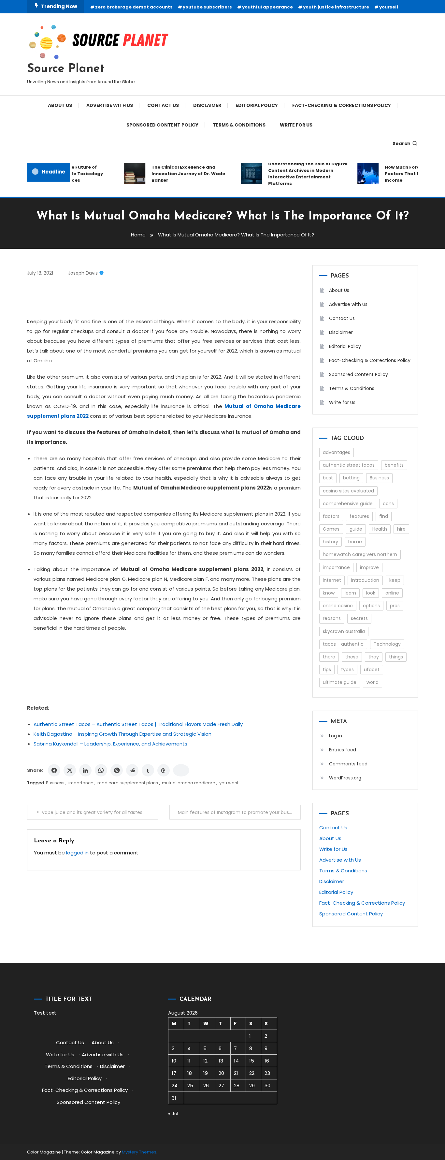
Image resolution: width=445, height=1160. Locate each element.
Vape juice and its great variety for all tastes (92, 812)
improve (369, 567)
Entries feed (342, 749)
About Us (60, 105)
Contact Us (163, 105)
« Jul (173, 1113)
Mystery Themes (139, 1152)
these (351, 657)
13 (221, 1060)
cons (388, 503)
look (370, 593)
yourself (388, 7)
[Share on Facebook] (54, 770)
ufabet (372, 669)
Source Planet (66, 69)
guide (356, 529)
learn (350, 593)
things (396, 657)
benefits (394, 465)
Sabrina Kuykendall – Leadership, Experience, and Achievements (110, 743)
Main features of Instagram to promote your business (239, 812)
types (347, 669)
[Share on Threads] (163, 770)
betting (351, 478)
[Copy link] (181, 770)
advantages (336, 452)
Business (55, 783)
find (383, 516)
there (329, 657)
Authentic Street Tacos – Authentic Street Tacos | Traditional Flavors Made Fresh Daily (138, 724)
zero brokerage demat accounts (134, 7)
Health (379, 529)
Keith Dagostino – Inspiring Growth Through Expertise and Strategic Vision (122, 734)
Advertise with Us (109, 105)
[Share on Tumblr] (148, 770)
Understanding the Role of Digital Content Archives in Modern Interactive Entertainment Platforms (301, 174)
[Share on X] (70, 770)
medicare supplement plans (127, 783)
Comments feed (348, 764)
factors (331, 516)
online (392, 593)
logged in (77, 852)
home (355, 541)
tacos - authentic (343, 644)
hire (401, 529)
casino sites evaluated (348, 491)
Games (331, 529)
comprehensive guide (348, 503)
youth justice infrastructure (336, 7)
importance (80, 783)
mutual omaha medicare (188, 783)
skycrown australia (344, 631)
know (329, 593)
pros (395, 605)
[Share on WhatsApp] (101, 770)
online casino (338, 605)
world (372, 682)
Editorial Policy (257, 105)
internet (332, 580)
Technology (387, 644)
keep (394, 580)
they (373, 657)
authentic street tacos (349, 465)
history (330, 541)
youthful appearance (267, 7)
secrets (359, 618)
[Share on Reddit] (132, 770)
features (359, 516)
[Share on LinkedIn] (85, 770)
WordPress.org (345, 778)
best (328, 478)
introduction (365, 580)
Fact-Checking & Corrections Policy (341, 105)
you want (228, 783)
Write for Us (296, 125)
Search (401, 143)
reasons (332, 618)
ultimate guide (339, 682)
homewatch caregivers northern (360, 554)
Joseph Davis (83, 273)
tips (327, 669)
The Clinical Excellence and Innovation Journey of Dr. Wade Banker (182, 173)
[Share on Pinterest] (116, 770)
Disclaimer (207, 105)
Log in (335, 735)
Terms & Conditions (239, 125)
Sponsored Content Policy (162, 125)
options (371, 605)
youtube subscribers (207, 7)
